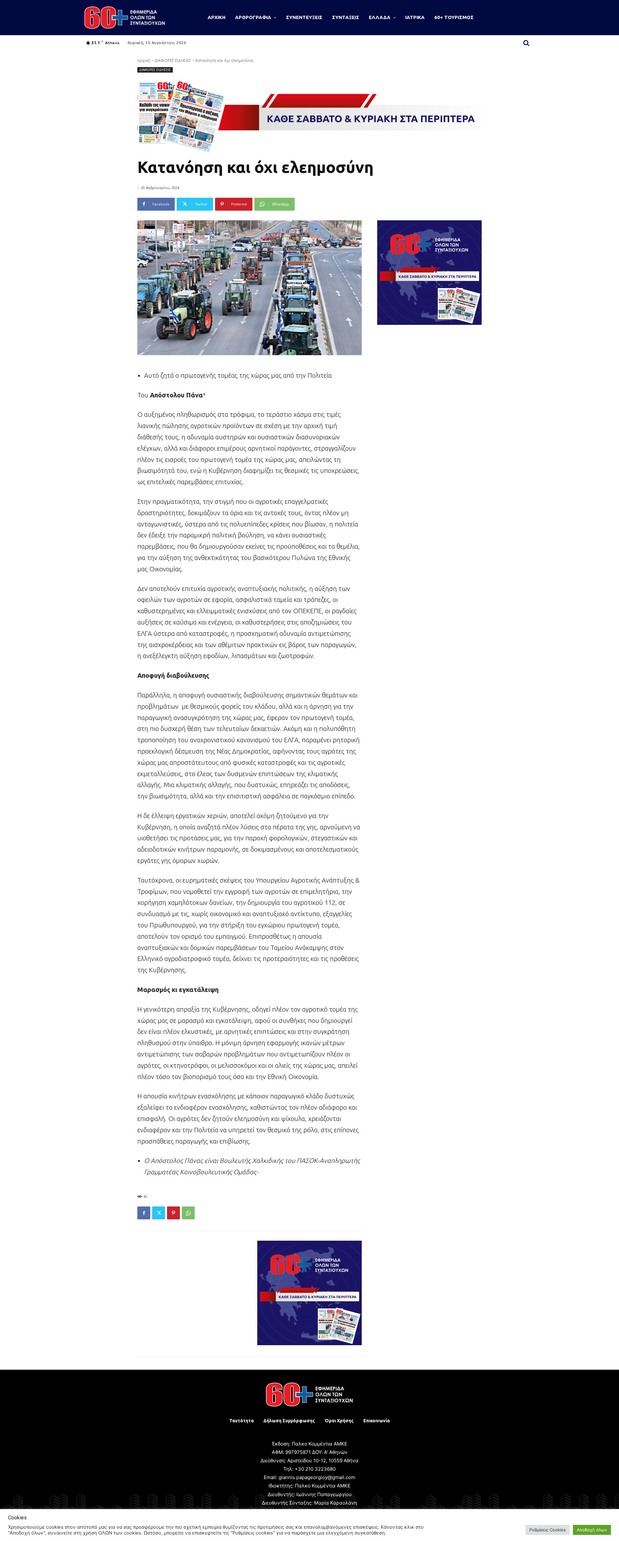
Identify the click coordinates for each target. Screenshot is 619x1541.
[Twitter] (158, 1212)
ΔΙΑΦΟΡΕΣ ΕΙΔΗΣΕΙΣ (172, 60)
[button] (526, 43)
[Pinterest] (173, 1212)
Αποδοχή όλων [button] (592, 1529)
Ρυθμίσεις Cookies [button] (547, 1529)
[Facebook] (143, 1212)
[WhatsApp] (188, 1212)
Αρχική (143, 60)
